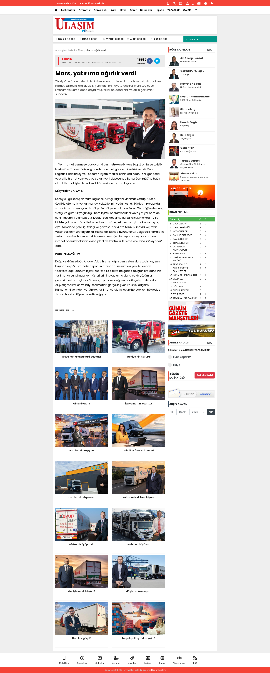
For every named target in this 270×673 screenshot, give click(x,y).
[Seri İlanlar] (193, 3)
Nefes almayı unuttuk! (191, 87)
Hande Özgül (189, 122)
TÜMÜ (209, 50)
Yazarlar (116, 663)
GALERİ (187, 10)
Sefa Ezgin (187, 135)
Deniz (133, 10)
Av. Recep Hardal (191, 58)
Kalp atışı (184, 125)
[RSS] (212, 3)
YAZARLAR (173, 10)
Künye (162, 663)
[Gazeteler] (199, 3)
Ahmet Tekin (188, 173)
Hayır (176, 365)
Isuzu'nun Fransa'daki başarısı (97, 3)
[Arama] (174, 3)
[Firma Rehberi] (187, 3)
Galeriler (99, 663)
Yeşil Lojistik (186, 138)
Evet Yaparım (182, 357)
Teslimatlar (68, 10)
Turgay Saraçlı (190, 161)
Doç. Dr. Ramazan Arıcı (195, 96)
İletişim (147, 663)
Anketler (132, 663)
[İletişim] (181, 3)
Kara (114, 10)
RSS (195, 663)
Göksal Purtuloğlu (192, 71)
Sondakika (82, 663)
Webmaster (179, 663)
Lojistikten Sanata (189, 112)
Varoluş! (184, 74)
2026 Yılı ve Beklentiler (191, 100)
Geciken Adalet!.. (189, 61)
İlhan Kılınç (187, 109)
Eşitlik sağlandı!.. (188, 151)
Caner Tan (187, 148)
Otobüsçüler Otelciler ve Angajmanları (192, 166)
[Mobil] (168, 3)
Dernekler (146, 10)
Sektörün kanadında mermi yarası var (194, 178)
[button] (197, 10)
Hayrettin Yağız (190, 84)
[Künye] (205, 3)
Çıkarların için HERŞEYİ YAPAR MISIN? (189, 350)
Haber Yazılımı (158, 669)
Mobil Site (64, 663)
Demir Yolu (100, 10)
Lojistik (159, 10)
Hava (123, 10)
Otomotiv (84, 10)
